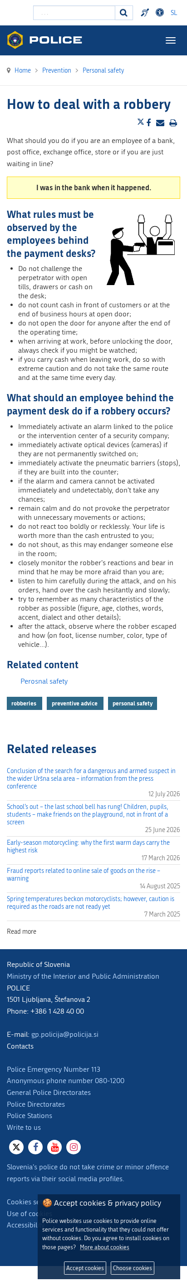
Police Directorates (36, 1104)
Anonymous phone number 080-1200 (65, 1080)
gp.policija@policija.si (64, 1034)
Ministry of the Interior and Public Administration (83, 976)
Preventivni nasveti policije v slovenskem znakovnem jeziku (146, 13)
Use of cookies (29, 1213)
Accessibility (25, 1225)
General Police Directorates (49, 1092)
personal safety (133, 703)
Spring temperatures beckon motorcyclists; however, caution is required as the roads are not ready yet (90, 903)
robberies (24, 703)
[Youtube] (54, 1147)
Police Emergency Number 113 (53, 1069)
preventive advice (75, 703)
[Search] (124, 12)
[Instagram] (73, 1147)
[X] (16, 1147)
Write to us (24, 1127)
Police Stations (29, 1115)
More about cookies (104, 1247)
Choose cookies (132, 1268)
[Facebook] (35, 1147)
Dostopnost (161, 13)
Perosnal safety (44, 681)
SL (174, 13)
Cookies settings (32, 1201)
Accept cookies (85, 1268)
